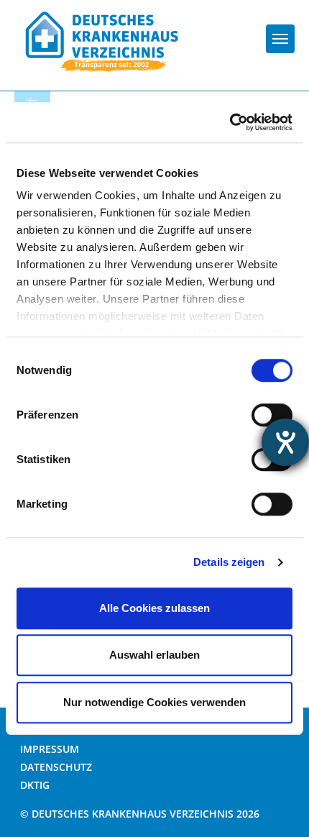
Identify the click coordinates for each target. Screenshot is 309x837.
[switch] (272, 414)
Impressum (49, 749)
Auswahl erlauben (154, 655)
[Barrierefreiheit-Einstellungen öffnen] (285, 442)
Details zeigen (228, 562)
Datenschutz (56, 767)
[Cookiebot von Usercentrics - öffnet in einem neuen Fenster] (229, 122)
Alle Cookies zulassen (154, 608)
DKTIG (35, 785)
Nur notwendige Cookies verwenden (154, 702)
